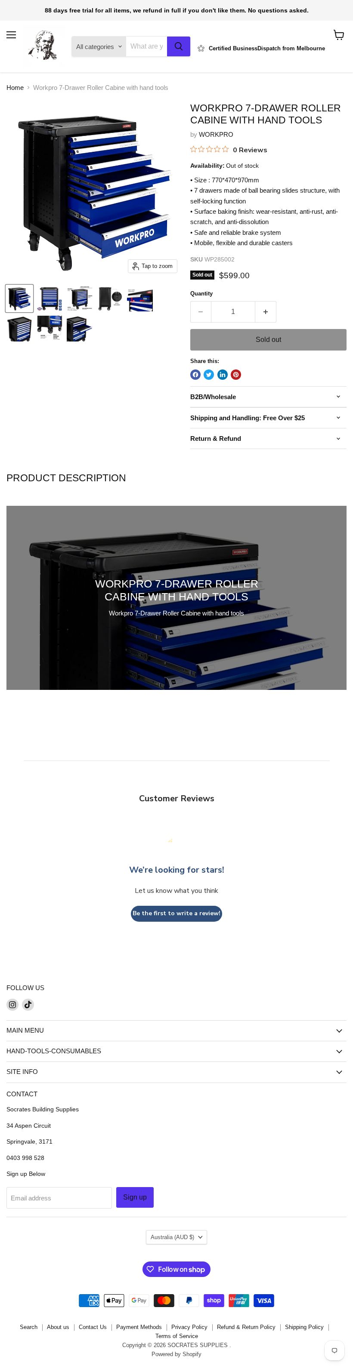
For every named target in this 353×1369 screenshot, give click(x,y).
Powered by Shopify (176, 1354)
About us (58, 1327)
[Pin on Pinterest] (236, 374)
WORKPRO (216, 134)
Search (28, 1327)
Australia (172, 1237)
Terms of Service (176, 1336)
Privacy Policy (189, 1327)
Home (15, 87)
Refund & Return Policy (246, 1327)
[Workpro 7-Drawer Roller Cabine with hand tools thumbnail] (19, 298)
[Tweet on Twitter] (209, 374)
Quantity (201, 293)
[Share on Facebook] (195, 374)
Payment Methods (139, 1327)
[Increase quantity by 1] (265, 312)
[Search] (178, 46)
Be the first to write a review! (176, 913)
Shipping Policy (304, 1327)
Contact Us (93, 1327)
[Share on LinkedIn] (222, 374)
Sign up (135, 1197)
